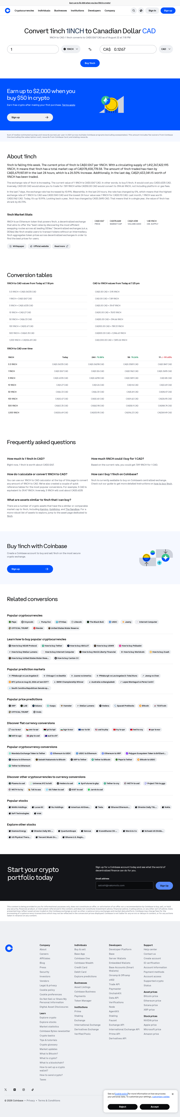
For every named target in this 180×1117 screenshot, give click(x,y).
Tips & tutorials (48, 1040)
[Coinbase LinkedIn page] (15, 1090)
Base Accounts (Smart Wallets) (121, 969)
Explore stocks (48, 1022)
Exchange (79, 1020)
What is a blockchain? (52, 1062)
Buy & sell (80, 949)
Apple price (150, 1024)
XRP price (149, 1009)
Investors (45, 976)
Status (147, 985)
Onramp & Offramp (119, 975)
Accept (155, 1106)
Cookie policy (47, 990)
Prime (77, 1011)
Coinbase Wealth (83, 962)
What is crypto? (48, 1058)
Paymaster (115, 988)
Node (112, 1006)
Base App (79, 953)
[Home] (7, 10)
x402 (111, 979)
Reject (122, 1106)
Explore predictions (85, 976)
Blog (42, 962)
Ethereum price (152, 1000)
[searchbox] (166, 49)
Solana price (151, 1005)
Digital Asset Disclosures (54, 1006)
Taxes (43, 1079)
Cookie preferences (51, 994)
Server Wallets (117, 958)
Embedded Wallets (119, 962)
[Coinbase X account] (5, 1090)
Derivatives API (117, 1038)
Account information (155, 967)
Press (43, 967)
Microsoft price (152, 1029)
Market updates (48, 1049)
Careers (44, 953)
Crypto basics (47, 1035)
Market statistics (49, 1026)
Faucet (113, 1020)
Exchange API (116, 1024)
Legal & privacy (48, 985)
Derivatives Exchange (86, 1029)
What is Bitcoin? (49, 1053)
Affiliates (45, 958)
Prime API (114, 1033)
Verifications (116, 1002)
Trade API (114, 984)
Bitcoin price (151, 996)
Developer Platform (120, 949)
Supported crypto (154, 981)
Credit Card (80, 967)
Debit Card (80, 971)
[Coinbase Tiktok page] (33, 1090)
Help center (150, 949)
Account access (152, 976)
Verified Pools (82, 1033)
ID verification (152, 962)
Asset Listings (82, 987)
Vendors (44, 981)
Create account (152, 958)
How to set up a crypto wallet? (52, 1069)
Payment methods (154, 971)
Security (44, 971)
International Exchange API (124, 1029)
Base (111, 953)
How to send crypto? (51, 1075)
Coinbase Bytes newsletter (55, 1031)
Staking (78, 1015)
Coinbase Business (85, 991)
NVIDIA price (151, 1020)
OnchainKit (115, 993)
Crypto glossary (49, 1044)
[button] (44, 10)
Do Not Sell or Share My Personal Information (53, 1001)
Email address (102, 878)
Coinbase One (82, 958)
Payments (80, 996)
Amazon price (151, 1033)
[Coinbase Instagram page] (23, 1090)
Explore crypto (48, 1017)
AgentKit (114, 1011)
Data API (114, 997)
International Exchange (87, 1024)
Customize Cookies (160, 1096)
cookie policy (121, 1093)
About (43, 949)
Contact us (150, 953)
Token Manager (83, 1000)
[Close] (172, 1094)
